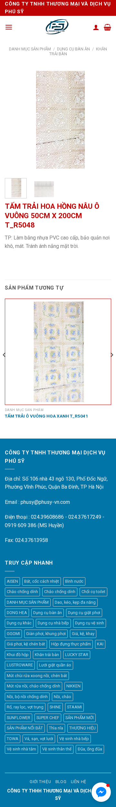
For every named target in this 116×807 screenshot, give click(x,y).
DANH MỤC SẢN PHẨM (30, 49)
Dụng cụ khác (19, 623)
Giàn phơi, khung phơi (46, 633)
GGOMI (13, 633)
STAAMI (74, 707)
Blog (60, 782)
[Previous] (15, 119)
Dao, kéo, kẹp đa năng (75, 602)
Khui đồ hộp (18, 654)
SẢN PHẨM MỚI (79, 717)
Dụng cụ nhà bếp (53, 623)
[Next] (101, 119)
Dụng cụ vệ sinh (89, 623)
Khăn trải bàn (47, 654)
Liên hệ (78, 782)
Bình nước (74, 581)
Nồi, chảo (62, 696)
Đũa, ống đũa (90, 749)
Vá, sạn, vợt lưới (38, 738)
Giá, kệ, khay (83, 633)
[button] (101, 792)
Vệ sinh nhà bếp (74, 738)
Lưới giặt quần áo (55, 665)
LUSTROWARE (20, 665)
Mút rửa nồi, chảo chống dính (33, 686)
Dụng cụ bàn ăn (73, 49)
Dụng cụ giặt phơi (84, 612)
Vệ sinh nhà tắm (21, 749)
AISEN (12, 581)
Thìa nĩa (56, 728)
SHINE (55, 707)
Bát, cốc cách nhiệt (41, 581)
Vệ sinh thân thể (57, 749)
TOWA (12, 738)
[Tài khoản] (96, 27)
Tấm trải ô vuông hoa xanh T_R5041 (46, 416)
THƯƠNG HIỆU (82, 728)
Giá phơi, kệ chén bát (26, 644)
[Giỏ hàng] (107, 27)
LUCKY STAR (76, 654)
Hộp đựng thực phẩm (71, 644)
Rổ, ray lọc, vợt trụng (25, 707)
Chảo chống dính (22, 591)
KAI (100, 644)
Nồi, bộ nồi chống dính (27, 696)
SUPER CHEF (47, 717)
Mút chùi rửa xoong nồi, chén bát (37, 675)
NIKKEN (73, 686)
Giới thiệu (40, 782)
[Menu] (9, 27)
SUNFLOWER (18, 717)
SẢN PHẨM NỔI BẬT (25, 728)
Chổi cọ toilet (93, 591)
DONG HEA (17, 612)
